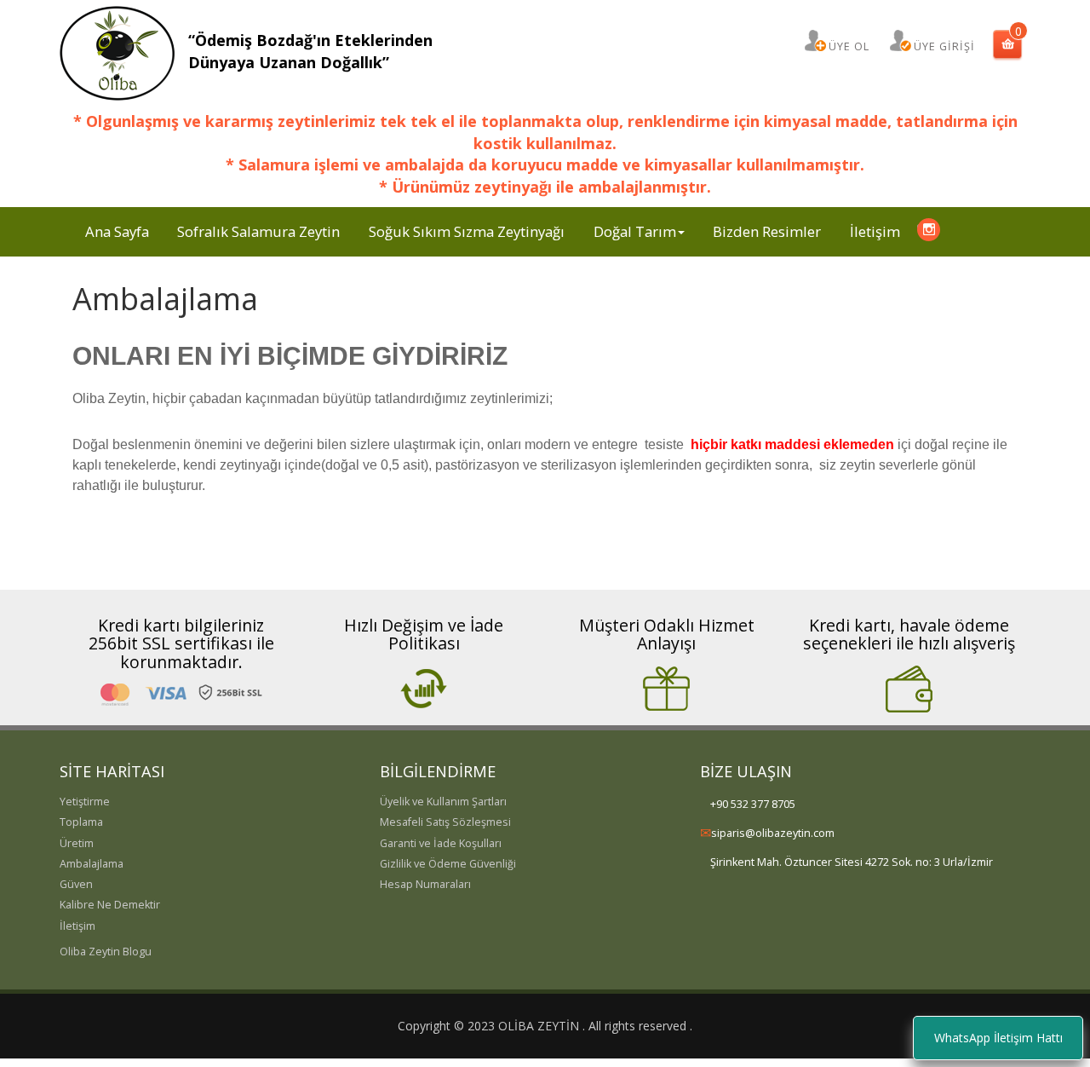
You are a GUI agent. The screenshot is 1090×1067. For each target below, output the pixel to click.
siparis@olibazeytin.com (773, 833)
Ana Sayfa (117, 231)
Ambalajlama (91, 863)
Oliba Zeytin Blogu (106, 951)
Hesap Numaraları (425, 884)
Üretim (77, 843)
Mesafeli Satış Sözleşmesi (445, 822)
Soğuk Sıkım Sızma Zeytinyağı (467, 231)
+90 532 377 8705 (752, 804)
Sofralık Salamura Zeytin (258, 231)
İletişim (875, 231)
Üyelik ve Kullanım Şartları (443, 801)
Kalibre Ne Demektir (110, 904)
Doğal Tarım (635, 231)
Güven (76, 884)
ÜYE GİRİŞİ (944, 46)
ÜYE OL (849, 46)
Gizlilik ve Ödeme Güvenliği (448, 863)
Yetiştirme (85, 801)
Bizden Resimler (767, 231)
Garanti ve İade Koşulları (441, 843)
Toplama (81, 822)
